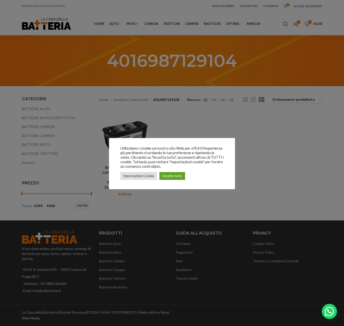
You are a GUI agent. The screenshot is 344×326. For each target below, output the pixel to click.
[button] (329, 311)
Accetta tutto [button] (172, 176)
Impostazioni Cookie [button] (138, 176)
